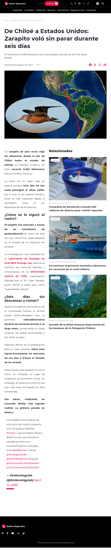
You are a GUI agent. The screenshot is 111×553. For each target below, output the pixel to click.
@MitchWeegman (17, 458)
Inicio (6, 20)
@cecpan (33, 463)
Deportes (51, 10)
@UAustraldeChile (17, 463)
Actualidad (29, 10)
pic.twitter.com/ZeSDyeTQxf (22, 467)
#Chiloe (10, 432)
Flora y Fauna (36, 20)
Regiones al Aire (77, 10)
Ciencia (25, 20)
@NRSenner (20, 450)
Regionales (18, 10)
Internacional (63, 10)
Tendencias (40, 10)
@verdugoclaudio (16, 454)
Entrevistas (91, 10)
